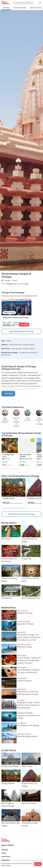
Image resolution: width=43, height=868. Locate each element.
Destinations (6, 857)
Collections (5, 860)
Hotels (4, 853)
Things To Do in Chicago (20, 284)
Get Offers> (24, 325)
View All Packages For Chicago (21, 331)
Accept (38, 864)
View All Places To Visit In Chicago (21, 514)
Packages (5, 849)
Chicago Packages (19, 8)
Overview (6, 8)
